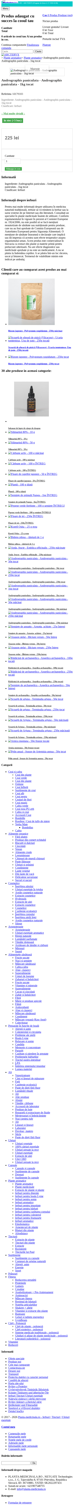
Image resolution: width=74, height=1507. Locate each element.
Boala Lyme (21, 1038)
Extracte (19, 1245)
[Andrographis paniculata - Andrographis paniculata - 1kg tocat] (10, 1)
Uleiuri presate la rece (27, 1149)
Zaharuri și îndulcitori (27, 979)
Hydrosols (20, 898)
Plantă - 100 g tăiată (17, 491)
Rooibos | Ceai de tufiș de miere (32, 821)
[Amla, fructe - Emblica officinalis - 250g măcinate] (36, 547)
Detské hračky (16, 1411)
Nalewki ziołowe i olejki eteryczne (27, 1398)
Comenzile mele (17, 1433)
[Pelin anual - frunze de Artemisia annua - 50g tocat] (37, 751)
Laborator (20, 1128)
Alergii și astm (23, 1028)
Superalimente (23, 973)
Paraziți (19, 1050)
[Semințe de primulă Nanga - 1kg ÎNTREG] (32, 495)
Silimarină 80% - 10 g (17, 439)
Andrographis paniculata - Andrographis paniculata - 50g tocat (36, 568)
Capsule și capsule (25, 1168)
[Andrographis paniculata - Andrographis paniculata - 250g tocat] (40, 575)
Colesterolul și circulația (28, 1031)
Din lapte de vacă (24, 873)
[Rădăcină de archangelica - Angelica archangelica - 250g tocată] (40, 674)
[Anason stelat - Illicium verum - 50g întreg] (32, 637)
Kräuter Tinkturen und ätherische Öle (28, 1392)
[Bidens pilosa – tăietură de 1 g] (26, 537)
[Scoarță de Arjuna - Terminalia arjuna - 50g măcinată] (38, 720)
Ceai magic (21, 802)
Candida (19, 1044)
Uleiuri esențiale (24, 1152)
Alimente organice (18, 833)
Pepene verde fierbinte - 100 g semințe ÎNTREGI (29, 512)
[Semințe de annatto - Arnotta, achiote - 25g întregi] (36, 626)
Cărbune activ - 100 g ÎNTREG (22, 470)
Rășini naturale (23, 935)
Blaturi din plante (24, 1230)
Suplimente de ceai (25, 790)
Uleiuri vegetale (23, 1143)
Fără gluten (21, 836)
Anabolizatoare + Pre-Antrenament (34, 1292)
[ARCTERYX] (10, 54)
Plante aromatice (17, 1180)
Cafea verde (21, 805)
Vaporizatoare (22, 1075)
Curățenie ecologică (26, 911)
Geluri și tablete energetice (29, 1317)
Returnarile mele (17, 1436)
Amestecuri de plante (26, 1227)
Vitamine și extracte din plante (31, 1310)
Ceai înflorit (21, 787)
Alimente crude (23, 852)
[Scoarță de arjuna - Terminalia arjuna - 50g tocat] (35, 699)
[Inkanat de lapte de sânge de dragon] (31, 421)
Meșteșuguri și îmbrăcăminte (30, 1115)
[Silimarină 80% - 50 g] (21, 442)
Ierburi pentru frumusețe (28, 1217)
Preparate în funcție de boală (23, 1025)
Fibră (18, 997)
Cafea (18, 830)
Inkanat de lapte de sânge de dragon (24, 428)
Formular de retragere (20, 1502)
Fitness (12, 1276)
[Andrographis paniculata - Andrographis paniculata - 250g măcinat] (40, 615)
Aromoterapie (15, 926)
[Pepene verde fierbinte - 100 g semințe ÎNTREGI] (36, 505)
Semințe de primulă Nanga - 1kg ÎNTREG (27, 502)
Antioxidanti (22, 1007)
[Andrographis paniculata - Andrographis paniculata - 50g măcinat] (40, 602)
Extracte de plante (25, 1239)
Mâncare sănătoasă (25, 963)
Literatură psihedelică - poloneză (32, 1338)
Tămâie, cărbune (24, 1103)
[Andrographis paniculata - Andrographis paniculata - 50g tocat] (40, 561)
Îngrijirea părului (24, 886)
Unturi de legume (24, 976)
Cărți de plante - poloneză (29, 1326)
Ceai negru (21, 796)
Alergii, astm (22, 1264)
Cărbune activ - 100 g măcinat (21, 460)
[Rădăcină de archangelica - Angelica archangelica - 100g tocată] (40, 661)
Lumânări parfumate (26, 939)
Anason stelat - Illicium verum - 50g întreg (26, 644)
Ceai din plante (23, 774)
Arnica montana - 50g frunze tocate (23, 748)
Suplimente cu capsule (27, 1258)
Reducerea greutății (25, 1279)
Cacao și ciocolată (25, 991)
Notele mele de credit (19, 1439)
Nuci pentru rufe (24, 1118)
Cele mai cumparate (19, 1364)
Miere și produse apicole (28, 1001)
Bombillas (27, 827)
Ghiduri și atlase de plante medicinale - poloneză (41, 1335)
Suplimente (14, 1255)
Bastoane (20, 1313)
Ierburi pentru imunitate (28, 1205)
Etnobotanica (22, 1224)
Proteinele (20, 1282)
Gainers (19, 1286)
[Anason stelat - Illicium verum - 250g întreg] (33, 647)
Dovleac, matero (24, 1131)
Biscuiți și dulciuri (25, 842)
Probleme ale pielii (25, 1035)
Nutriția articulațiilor (26, 1304)
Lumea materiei (23, 1069)
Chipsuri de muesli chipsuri (30, 858)
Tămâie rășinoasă (24, 942)
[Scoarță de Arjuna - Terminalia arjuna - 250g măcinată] (39, 730)
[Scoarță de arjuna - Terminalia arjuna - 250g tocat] (36, 709)
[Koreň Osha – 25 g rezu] (22, 526)
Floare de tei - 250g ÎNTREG (21, 523)
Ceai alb (19, 793)
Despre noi (14, 1370)
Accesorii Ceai (23, 815)
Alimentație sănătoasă (20, 954)
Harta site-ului (16, 1383)
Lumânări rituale (24, 1090)
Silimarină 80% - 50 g (17, 449)
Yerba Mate (21, 824)
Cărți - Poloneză (17, 1323)
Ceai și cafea (15, 771)
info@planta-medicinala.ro (31, 1489)
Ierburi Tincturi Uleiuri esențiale (25, 1395)
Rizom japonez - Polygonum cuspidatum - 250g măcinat (35, 330)
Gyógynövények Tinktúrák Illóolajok (28, 1389)
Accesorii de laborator (27, 1106)
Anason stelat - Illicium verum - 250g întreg (27, 654)
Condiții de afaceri (18, 1380)
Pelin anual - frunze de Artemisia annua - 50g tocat (30, 758)
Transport (13, 1374)
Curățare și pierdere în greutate (31, 1053)
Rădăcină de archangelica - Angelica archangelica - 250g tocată (35, 681)
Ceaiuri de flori (23, 799)
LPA (17, 1062)
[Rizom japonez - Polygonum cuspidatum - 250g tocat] (38, 356)
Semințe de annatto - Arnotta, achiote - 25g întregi (30, 633)
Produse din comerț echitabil (30, 839)
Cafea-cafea (21, 966)
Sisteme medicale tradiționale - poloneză (37, 1332)
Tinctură (12, 1236)
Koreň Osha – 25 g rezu (18, 533)
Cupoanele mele (17, 1449)
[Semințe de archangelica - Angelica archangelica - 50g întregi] (40, 688)
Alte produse (22, 1097)
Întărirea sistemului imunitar (30, 1066)
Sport (18, 1270)
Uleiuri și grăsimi (24, 864)
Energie (19, 1267)
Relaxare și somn (24, 1041)
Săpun (18, 923)
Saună (18, 951)
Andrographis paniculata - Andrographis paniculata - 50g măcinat (37, 609)
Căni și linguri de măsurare (29, 1078)
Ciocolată (20, 846)
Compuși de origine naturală (30, 1261)
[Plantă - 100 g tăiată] (20, 484)
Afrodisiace (21, 1233)
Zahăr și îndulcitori (25, 994)
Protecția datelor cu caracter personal (28, 1377)
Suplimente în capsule (27, 1177)
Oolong (19, 784)
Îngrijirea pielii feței (25, 917)
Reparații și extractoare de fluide (32, 1112)
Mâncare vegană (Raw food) (30, 1019)
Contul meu (8, 1426)
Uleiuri (12, 1140)
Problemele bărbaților (26, 1056)
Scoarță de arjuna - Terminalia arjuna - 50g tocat (29, 706)
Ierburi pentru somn (25, 1199)
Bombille (20, 818)
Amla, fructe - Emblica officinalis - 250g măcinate (29, 554)
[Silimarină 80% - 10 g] (21, 432)
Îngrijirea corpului (25, 914)
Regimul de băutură (25, 1301)
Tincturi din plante (25, 1242)
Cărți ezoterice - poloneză (29, 1329)
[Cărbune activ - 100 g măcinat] (26, 453)
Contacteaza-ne (16, 1367)
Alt (10, 1072)
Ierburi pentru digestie (27, 1193)
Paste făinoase (22, 861)
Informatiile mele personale (23, 1446)
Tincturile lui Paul (24, 1251)
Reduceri (13, 1344)
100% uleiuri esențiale (27, 1146)
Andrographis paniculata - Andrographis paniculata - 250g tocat (36, 582)
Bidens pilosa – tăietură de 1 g (21, 544)
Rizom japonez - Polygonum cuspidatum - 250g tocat (33, 363)
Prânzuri (12, 1273)
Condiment (21, 1016)
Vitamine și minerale (26, 985)
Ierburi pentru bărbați (26, 1208)
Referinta (6, 93)
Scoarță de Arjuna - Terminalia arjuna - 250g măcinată (32, 737)
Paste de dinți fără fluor (27, 1087)
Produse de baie (23, 1109)
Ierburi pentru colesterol (28, 1214)
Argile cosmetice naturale (29, 892)
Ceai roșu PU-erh (24, 808)
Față (17, 1081)
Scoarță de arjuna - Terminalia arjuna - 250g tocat (30, 716)
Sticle (18, 1134)
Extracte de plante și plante (29, 1190)
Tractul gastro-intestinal (27, 1059)
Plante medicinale (24, 1186)
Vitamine (13, 1341)
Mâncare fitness (23, 1298)
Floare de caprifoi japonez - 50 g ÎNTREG (26, 481)
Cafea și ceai (22, 811)
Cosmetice (14, 883)
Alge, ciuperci (22, 970)
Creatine (19, 1289)
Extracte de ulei (23, 901)
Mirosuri (19, 948)
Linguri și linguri (24, 1124)
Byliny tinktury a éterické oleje (25, 1401)
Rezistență (20, 1248)
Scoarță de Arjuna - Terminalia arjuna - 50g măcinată (32, 727)
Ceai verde (21, 777)
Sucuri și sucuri (23, 880)
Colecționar (21, 1022)
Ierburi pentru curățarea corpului (32, 1211)
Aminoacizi (21, 1295)
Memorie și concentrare (28, 1047)
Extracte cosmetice (25, 895)
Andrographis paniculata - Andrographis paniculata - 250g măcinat (38, 623)
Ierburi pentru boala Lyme (29, 1196)
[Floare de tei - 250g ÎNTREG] (25, 516)
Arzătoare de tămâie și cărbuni (31, 945)
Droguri (19, 1174)
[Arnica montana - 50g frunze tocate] (28, 741)
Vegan (18, 849)
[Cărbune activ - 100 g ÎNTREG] (27, 463)
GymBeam (21, 1320)
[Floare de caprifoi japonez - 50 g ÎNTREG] (32, 474)
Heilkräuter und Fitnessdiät (23, 1405)
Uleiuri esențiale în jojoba (29, 889)
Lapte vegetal (22, 870)
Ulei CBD (20, 1159)
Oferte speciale (16, 1358)
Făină (18, 1004)
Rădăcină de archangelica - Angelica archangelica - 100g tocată (35, 668)
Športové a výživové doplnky (24, 1408)
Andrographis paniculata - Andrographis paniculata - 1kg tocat (36, 595)
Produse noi (14, 1361)
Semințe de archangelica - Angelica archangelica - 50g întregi (34, 695)
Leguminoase (22, 855)
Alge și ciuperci (23, 1010)
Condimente (21, 867)
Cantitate (9, 155)
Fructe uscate (22, 957)
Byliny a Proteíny (17, 1386)
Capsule (12, 1165)
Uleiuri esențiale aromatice (29, 932)
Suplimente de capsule (27, 1171)
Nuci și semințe (23, 960)
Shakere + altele (24, 1307)
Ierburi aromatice (24, 1202)
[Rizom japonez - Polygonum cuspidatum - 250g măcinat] (31, 324)
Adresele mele (16, 1442)
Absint (18, 1100)
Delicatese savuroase (26, 877)
